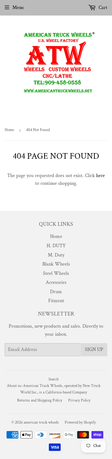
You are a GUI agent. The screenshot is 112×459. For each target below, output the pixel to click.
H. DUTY (56, 246)
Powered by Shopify (80, 422)
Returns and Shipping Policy (39, 400)
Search (54, 379)
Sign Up (94, 349)
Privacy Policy (79, 400)
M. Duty (56, 255)
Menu (18, 7)
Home (9, 130)
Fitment (56, 301)
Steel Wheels (56, 273)
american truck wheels (41, 422)
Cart (102, 7)
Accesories (56, 282)
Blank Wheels (56, 264)
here (100, 175)
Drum (56, 292)
